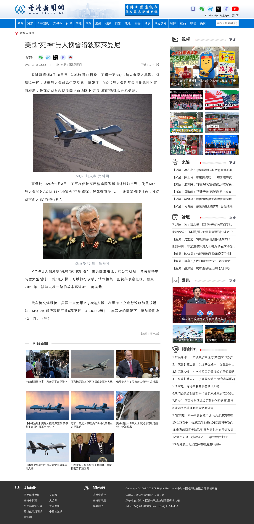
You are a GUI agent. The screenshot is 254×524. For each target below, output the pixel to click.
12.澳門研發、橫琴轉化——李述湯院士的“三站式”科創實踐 (211, 437)
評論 (138, 23)
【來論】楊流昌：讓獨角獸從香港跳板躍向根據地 (205, 199)
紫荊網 (28, 517)
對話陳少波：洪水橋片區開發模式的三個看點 (202, 224)
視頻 (108, 23)
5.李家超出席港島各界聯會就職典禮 (195, 386)
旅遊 (193, 23)
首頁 (22, 33)
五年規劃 (43, 23)
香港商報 (54, 505)
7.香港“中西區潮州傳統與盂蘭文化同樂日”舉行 (202, 400)
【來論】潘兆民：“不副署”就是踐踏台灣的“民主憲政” (207, 184)
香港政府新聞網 (33, 511)
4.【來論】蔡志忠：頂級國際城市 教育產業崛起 (203, 379)
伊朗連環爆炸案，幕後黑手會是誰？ (46, 381)
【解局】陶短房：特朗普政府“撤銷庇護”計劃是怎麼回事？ (210, 253)
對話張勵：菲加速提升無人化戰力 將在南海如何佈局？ (208, 246)
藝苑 (183, 23)
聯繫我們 (98, 505)
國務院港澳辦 (32, 494)
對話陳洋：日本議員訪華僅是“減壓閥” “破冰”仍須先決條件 (210, 232)
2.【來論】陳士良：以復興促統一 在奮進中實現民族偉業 (210, 364)
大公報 (53, 500)
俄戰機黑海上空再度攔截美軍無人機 (91, 381)
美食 (203, 23)
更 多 (232, 39)
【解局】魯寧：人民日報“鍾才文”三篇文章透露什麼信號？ (210, 261)
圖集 (118, 23)
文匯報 (53, 494)
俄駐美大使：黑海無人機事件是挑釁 (137, 381)
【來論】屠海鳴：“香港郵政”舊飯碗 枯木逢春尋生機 (206, 191)
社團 (173, 23)
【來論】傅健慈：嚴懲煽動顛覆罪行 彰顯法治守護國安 (208, 206)
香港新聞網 (99, 500)
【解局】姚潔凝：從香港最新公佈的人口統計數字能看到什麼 (212, 268)
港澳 (30, 23)
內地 (79, 23)
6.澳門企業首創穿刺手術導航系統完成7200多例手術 (206, 393)
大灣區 (57, 23)
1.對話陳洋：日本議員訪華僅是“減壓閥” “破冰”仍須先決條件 (211, 357)
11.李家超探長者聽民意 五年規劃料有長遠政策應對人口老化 (211, 429)
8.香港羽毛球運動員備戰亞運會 (192, 408)
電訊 (128, 23)
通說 (148, 23)
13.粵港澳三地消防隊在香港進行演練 (196, 444)
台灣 (69, 23)
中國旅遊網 (55, 511)
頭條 (20, 23)
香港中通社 (99, 494)
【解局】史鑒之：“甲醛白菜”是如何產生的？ (201, 239)
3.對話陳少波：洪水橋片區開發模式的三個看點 (203, 371)
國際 (88, 23)
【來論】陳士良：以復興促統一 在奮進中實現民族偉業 (209, 177)
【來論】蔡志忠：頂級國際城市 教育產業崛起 (202, 170)
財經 (98, 23)
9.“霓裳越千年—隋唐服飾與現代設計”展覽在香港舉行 (207, 415)
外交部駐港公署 (33, 505)
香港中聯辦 (30, 500)
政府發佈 (160, 23)
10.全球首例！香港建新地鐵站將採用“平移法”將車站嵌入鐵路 (212, 422)
